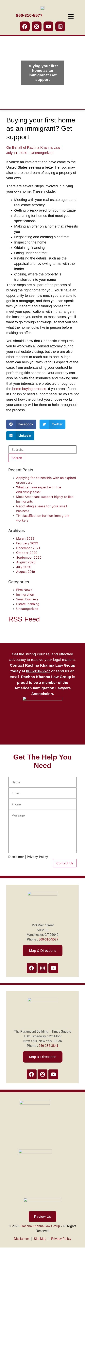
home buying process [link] (29, 389)
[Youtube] (48, 26)
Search (17, 458)
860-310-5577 (48, 939)
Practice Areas (15, 1311)
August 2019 (25, 572)
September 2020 (29, 557)
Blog (7, 1323)
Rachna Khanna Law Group (40, 1226)
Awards (10, 1348)
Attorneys (11, 1299)
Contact (10, 1360)
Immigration (25, 594)
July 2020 (23, 567)
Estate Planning (27, 604)
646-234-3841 (48, 1045)
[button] (21, 424)
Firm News (24, 590)
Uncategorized (42, 153)
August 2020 (26, 562)
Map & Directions (42, 951)
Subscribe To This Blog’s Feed (29, 629)
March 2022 (25, 538)
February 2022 (27, 543)
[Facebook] (25, 26)
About (8, 1287)
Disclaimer (16, 857)
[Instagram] (37, 26)
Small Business (27, 599)
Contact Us (64, 863)
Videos (9, 1335)
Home (8, 1274)
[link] (38, 671)
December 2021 (28, 548)
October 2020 (26, 553)
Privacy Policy (37, 857)
